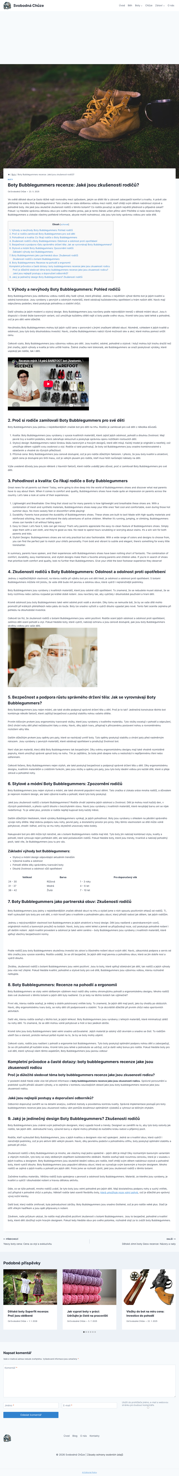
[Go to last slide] (8, 1299)
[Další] (170, 1299)
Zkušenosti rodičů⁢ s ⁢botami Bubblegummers (36, 259)
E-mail (67, 1405)
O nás (171, 5)
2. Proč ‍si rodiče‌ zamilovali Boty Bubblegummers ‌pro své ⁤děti (42, 233)
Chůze (148, 5)
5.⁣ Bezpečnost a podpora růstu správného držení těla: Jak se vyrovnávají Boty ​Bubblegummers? (60, 244)
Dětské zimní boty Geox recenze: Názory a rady (149, 1241)
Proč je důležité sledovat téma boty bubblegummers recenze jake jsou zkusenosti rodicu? (60, 269)
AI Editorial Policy (89, 1472)
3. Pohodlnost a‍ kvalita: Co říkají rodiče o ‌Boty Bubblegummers (43, 237)
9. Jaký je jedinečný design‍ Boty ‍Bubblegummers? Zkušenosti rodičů (45, 277)
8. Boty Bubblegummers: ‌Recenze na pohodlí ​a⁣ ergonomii (39, 262)
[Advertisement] (89, 32)
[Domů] (9, 174)
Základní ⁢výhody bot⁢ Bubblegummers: (33, 251)
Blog (74, 1435)
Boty (10, 179)
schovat (64, 224)
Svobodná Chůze (18, 191)
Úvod (122, 5)
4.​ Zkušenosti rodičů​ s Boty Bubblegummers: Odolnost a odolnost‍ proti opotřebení (53, 241)
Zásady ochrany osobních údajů (105, 1454)
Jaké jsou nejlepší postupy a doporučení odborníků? (40, 273)
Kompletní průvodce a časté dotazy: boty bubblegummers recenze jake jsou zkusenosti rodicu (59, 266)
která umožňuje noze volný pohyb (119, 1192)
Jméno (9, 1405)
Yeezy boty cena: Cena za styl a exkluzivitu (27, 1241)
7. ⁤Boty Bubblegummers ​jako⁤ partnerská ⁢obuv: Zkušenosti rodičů (43, 255)
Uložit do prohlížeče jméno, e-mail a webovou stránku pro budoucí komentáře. (145, 1403)
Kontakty (94, 1435)
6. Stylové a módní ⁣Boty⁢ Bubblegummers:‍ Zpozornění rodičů (41, 248)
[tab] (84, 1332)
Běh (130, 5)
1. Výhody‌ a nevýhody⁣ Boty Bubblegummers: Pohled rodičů (41, 230)
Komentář (11, 1367)
